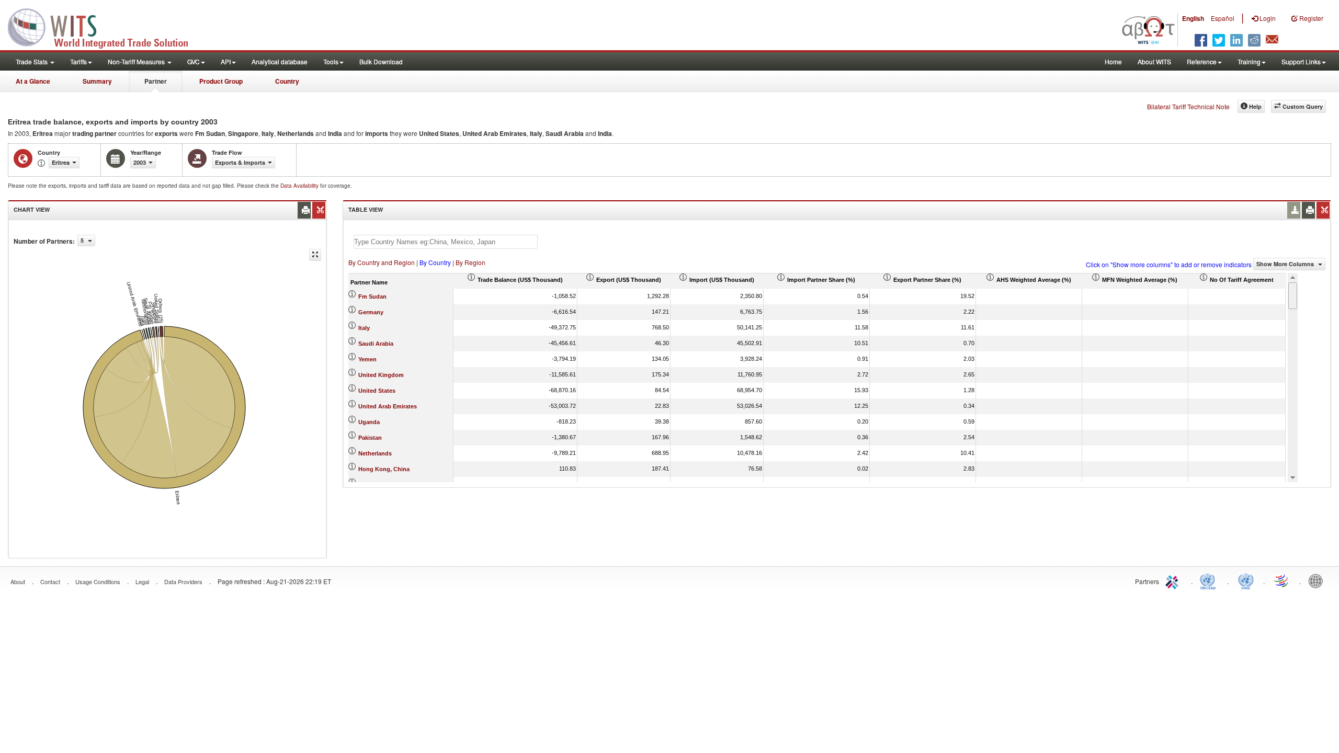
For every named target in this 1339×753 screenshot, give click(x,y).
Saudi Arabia (375, 343)
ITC (1173, 580)
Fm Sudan (372, 296)
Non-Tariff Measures (137, 61)
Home (1113, 61)
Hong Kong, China (384, 469)
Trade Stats (32, 61)
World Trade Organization (1282, 580)
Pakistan (370, 438)
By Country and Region (381, 262)
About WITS (1154, 61)
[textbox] (446, 242)
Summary (97, 81)
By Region (470, 262)
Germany (370, 312)
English (1193, 18)
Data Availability (300, 185)
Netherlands (375, 453)
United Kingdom (381, 375)
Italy (364, 328)
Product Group (221, 81)
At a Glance (33, 81)
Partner (155, 81)
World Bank (1318, 580)
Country (287, 81)
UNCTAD (1209, 580)
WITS (104, 26)
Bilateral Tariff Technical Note (1188, 106)
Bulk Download (381, 61)
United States (376, 390)
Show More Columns (1285, 264)
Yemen (367, 359)
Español (1222, 18)
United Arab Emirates (387, 406)
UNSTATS (1245, 580)
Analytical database (280, 61)
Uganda (369, 422)
